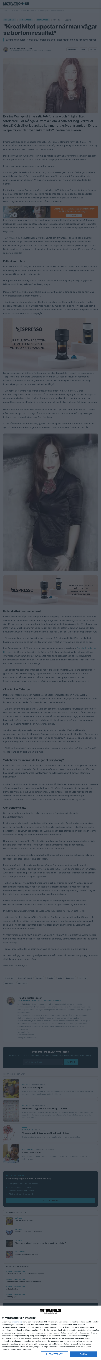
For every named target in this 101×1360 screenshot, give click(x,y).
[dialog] (50, 1333)
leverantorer (17, 1322)
